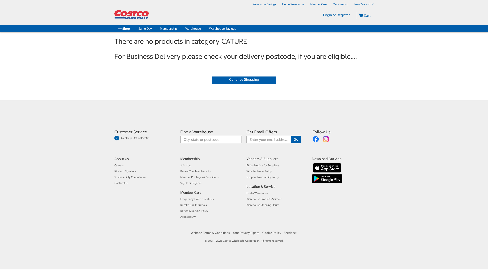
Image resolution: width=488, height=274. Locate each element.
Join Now (185, 165)
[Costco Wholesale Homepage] (131, 14)
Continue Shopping (244, 79)
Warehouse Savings (222, 28)
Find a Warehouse (196, 132)
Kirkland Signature (125, 171)
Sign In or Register (191, 183)
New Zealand (362, 4)
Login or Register (336, 15)
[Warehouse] (201, 28)
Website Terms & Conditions (210, 233)
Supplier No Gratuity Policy (262, 177)
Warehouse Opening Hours (262, 205)
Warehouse (193, 28)
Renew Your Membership (195, 171)
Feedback (290, 233)
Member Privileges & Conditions (199, 177)
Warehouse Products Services (264, 199)
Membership (168, 28)
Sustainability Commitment (130, 177)
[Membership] (178, 28)
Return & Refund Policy (194, 211)
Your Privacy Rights (246, 233)
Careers (119, 165)
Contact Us (121, 183)
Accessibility (188, 216)
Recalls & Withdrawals (193, 205)
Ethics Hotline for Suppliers (262, 165)
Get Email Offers (261, 132)
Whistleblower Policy (259, 171)
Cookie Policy (271, 233)
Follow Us (321, 132)
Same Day (145, 28)
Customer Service (130, 132)
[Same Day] (152, 28)
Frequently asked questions (197, 199)
